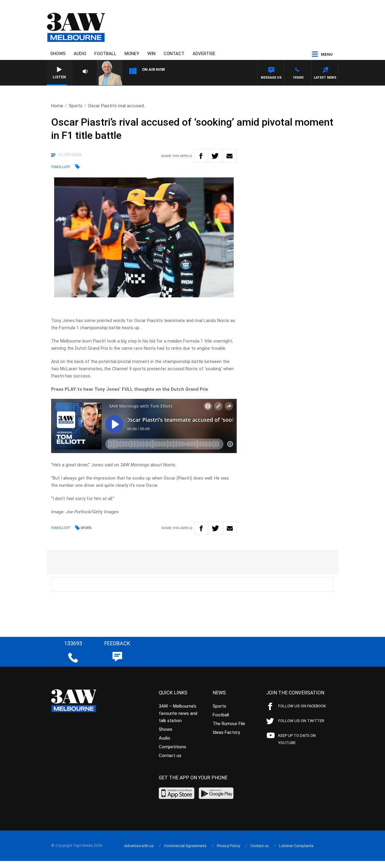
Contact (174, 53)
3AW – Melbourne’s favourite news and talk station (178, 713)
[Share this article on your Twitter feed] (215, 156)
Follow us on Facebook (302, 706)
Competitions (172, 747)
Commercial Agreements (185, 846)
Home (57, 105)
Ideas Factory (226, 732)
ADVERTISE (203, 53)
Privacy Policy (228, 846)
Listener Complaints (296, 846)
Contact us (170, 755)
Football (105, 53)
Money (132, 53)
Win (151, 53)
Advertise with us (139, 846)
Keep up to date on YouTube (297, 739)
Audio (80, 53)
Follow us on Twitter (301, 720)
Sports (75, 105)
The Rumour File (229, 723)
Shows (58, 53)
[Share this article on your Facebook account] (201, 156)
